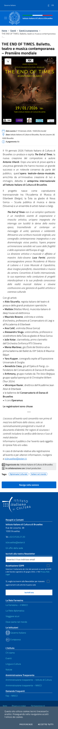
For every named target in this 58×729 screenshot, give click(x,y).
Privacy (43, 571)
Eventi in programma (28, 30)
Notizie (9, 669)
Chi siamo (10, 652)
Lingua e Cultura (13, 664)
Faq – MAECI (12, 695)
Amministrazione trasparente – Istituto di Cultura (29, 679)
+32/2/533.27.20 (17, 536)
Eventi (13, 30)
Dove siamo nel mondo (16, 622)
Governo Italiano (10, 5)
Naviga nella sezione (29, 485)
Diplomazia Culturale (18, 473)
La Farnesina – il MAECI (17, 605)
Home (4, 30)
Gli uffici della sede (14, 548)
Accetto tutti (45, 724)
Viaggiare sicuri (12, 616)
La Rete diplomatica (15, 610)
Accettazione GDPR (15, 565)
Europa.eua (15, 639)
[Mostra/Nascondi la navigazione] (5, 18)
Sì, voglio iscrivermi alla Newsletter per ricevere (25, 581)
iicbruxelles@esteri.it (16, 459)
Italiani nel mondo (38, 473)
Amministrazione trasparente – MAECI (24, 685)
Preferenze (26, 724)
